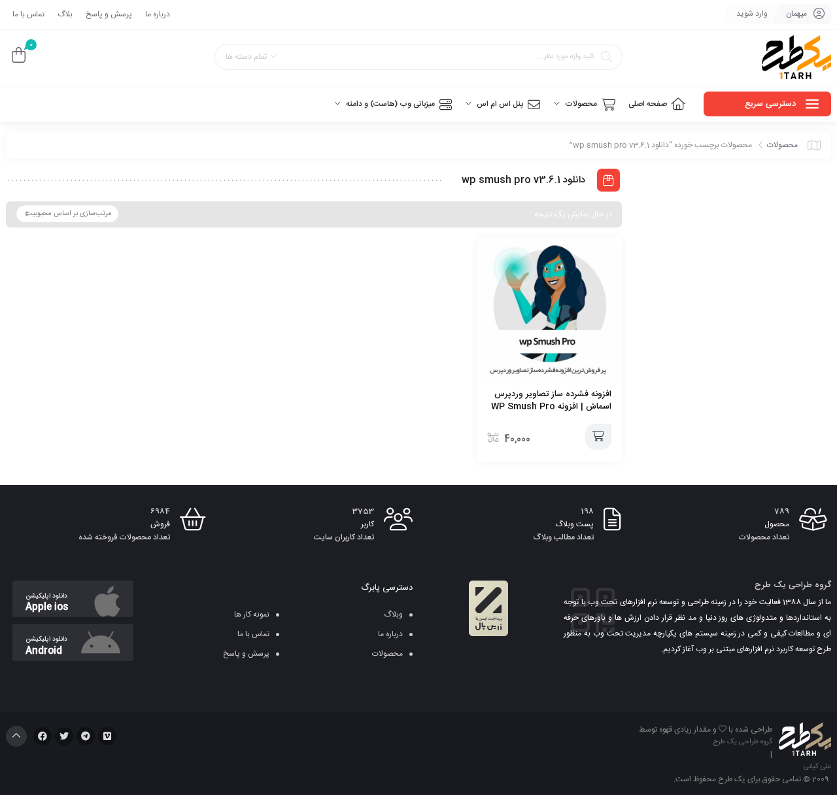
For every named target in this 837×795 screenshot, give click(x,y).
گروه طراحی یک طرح (742, 742)
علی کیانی (817, 767)
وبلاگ (393, 614)
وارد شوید (752, 13)
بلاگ (65, 14)
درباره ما (157, 14)
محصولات (782, 145)
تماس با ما (28, 14)
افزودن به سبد (598, 437)
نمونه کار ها (251, 614)
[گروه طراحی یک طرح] (796, 58)
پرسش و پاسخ (109, 14)
